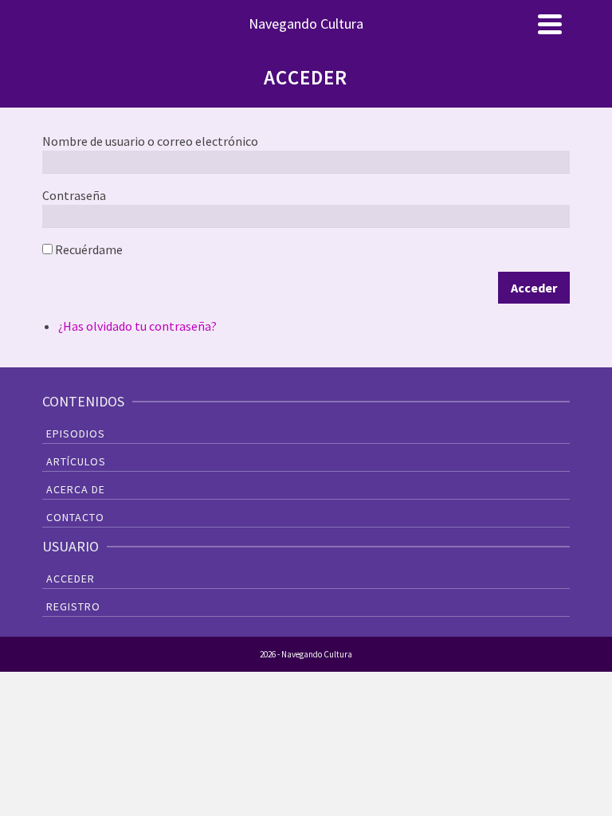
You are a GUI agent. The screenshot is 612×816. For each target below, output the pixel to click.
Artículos (76, 461)
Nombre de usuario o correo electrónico (150, 141)
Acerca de (75, 489)
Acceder (534, 288)
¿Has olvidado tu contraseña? (137, 326)
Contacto (75, 517)
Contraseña (74, 195)
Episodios (75, 433)
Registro (73, 606)
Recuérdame (89, 249)
